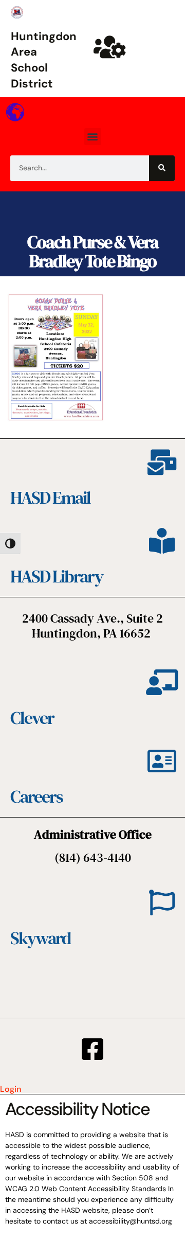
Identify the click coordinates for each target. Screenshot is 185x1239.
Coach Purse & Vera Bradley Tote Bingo (92, 251)
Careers (36, 796)
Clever (32, 718)
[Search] (162, 168)
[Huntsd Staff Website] (110, 47)
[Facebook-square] (92, 1049)
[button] (92, 136)
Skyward (40, 938)
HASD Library (56, 576)
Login (10, 1089)
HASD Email (50, 497)
